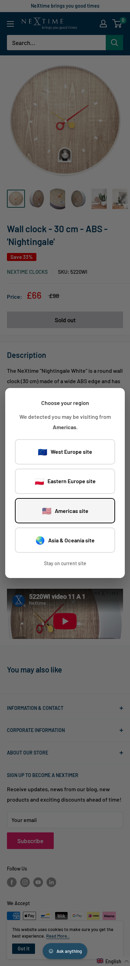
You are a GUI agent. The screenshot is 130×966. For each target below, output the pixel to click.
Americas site (65, 510)
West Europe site (65, 451)
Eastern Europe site (65, 481)
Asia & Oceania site (65, 539)
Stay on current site (65, 563)
